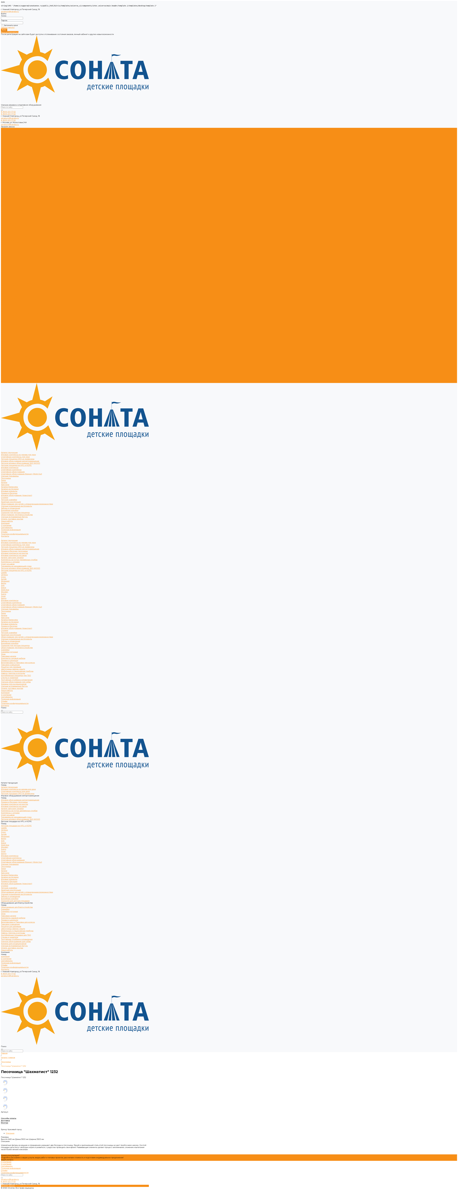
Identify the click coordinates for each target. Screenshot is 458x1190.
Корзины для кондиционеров (13, 360)
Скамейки (5, 326)
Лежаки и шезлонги (9, 337)
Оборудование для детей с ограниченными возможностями (27, 180)
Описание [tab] (10, 1133)
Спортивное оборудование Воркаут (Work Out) (21, 150)
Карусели (5, 161)
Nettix (3, 260)
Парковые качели (8, 333)
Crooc (3, 253)
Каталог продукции (9, 217)
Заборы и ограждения (10, 185)
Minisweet (5, 257)
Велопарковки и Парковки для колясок (18, 339)
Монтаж (4, 1123)
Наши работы (7, 367)
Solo (3, 262)
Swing (3, 270)
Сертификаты (7, 204)
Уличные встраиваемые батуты (14, 193)
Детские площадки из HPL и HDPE (16, 142)
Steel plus (5, 266)
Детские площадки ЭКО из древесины (17, 135)
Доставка (5, 1121)
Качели (4, 159)
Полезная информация (11, 206)
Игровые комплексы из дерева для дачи (18, 131)
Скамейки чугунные (9, 328)
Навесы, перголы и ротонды (13, 350)
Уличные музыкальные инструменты (16, 182)
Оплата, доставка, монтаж (12, 365)
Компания (5, 369)
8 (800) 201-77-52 (8, 112)
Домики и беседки (9, 170)
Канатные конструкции (11, 178)
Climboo (4, 251)
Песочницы (6, 155)
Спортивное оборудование (13, 148)
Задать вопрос (7, 1160)
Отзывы (4, 208)
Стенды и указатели (9, 354)
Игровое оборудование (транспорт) (16, 172)
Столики (4, 174)
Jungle (4, 255)
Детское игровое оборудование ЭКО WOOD (20, 140)
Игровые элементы (9, 167)
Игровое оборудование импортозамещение (20, 137)
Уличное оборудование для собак (16, 358)
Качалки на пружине (10, 165)
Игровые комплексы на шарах (14, 232)
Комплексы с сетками (10, 238)
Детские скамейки (9, 176)
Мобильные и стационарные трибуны (17, 348)
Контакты (5, 382)
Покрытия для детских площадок (15, 189)
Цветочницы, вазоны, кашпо (13, 345)
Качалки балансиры (9, 163)
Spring (3, 275)
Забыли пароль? (8, 27)
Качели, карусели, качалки (12, 234)
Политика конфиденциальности (15, 210)
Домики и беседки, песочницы (14, 227)
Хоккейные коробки (9, 187)
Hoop (3, 272)
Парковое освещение (10, 341)
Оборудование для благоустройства (17, 191)
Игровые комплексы (9, 144)
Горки (3, 157)
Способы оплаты (8, 1118)
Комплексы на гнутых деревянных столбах (19, 236)
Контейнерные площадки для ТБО (16, 352)
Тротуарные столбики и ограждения (16, 356)
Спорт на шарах (8, 240)
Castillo (4, 249)
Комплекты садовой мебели (13, 335)
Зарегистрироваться (9, 32)
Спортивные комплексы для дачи (15, 133)
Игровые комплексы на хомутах (14, 230)
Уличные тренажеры (10, 152)
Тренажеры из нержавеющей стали (16, 242)
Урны (3, 330)
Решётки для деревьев (11, 343)
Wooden (4, 268)
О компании (6, 202)
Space (3, 264)
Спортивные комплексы (11, 146)
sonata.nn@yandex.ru (10, 11)
